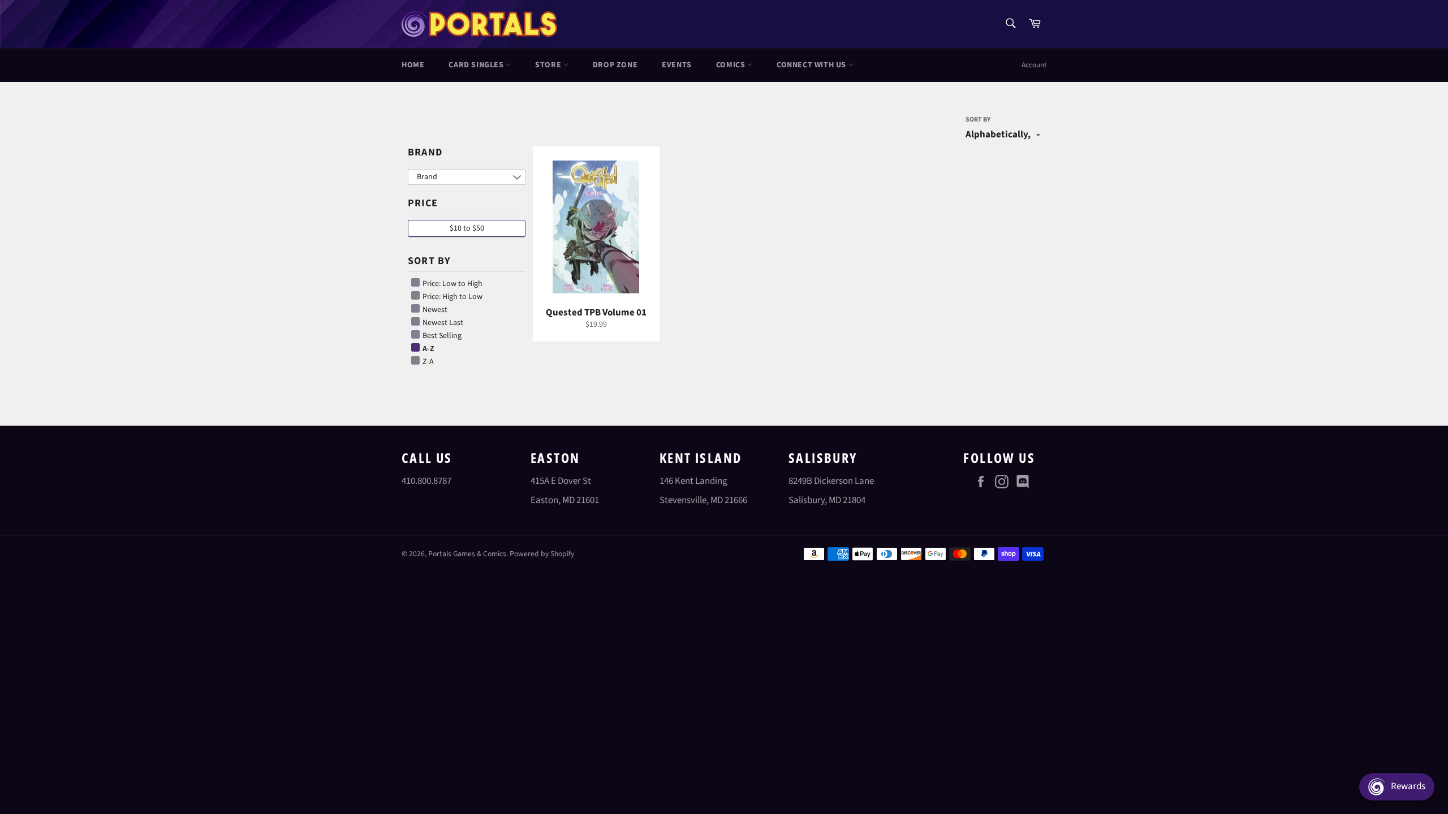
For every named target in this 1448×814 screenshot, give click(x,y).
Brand (425, 152)
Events (677, 65)
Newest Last (442, 322)
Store (549, 65)
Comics (731, 65)
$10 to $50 (467, 228)
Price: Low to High (451, 283)
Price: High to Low (451, 296)
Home (413, 65)
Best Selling (441, 335)
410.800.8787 (426, 481)
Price (423, 203)
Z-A (427, 361)
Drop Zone (615, 65)
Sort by (978, 119)
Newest (434, 309)
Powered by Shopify (542, 553)
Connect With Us (812, 65)
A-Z (427, 348)
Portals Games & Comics (467, 553)
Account (1034, 65)
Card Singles (477, 65)
